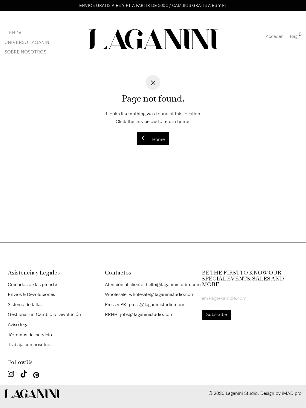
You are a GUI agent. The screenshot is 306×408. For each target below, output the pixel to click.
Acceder (274, 36)
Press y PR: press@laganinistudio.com (144, 305)
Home (158, 139)
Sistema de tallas (25, 305)
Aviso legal (19, 325)
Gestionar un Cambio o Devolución (44, 314)
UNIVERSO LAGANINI (27, 42)
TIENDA (13, 33)
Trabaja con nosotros (29, 345)
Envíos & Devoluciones (31, 294)
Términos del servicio (30, 335)
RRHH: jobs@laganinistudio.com (139, 314)
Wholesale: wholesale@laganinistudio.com (150, 294)
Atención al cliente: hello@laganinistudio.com (153, 285)
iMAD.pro (292, 393)
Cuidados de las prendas (33, 285)
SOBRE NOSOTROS (25, 52)
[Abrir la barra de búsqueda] (259, 39)
